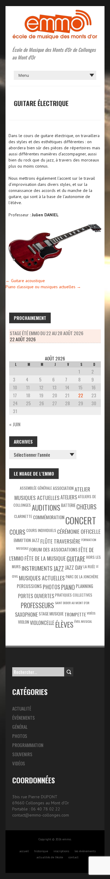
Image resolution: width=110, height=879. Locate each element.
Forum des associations (53, 549)
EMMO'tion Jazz (26, 540)
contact (73, 857)
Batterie (68, 505)
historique (41, 851)
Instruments (37, 568)
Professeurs (37, 605)
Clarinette (23, 516)
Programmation (27, 745)
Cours (17, 532)
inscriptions (61, 851)
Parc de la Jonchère (82, 577)
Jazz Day (73, 567)
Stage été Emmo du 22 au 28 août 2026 (46, 333)
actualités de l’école (49, 857)
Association (63, 488)
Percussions (29, 586)
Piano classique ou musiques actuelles (43, 286)
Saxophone (26, 614)
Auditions (46, 507)
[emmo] (55, 12)
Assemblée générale (36, 488)
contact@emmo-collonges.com (40, 815)
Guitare (76, 559)
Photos (51, 587)
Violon (23, 622)
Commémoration (48, 517)
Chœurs (86, 506)
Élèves (64, 624)
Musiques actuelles (42, 578)
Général (20, 726)
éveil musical (83, 621)
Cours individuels (41, 530)
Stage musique (51, 614)
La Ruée (89, 566)
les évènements (85, 851)
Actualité (21, 708)
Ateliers (69, 497)
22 (80, 395)
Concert (80, 520)
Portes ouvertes (36, 596)
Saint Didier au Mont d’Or (72, 602)
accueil (24, 851)
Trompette (75, 614)
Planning (84, 586)
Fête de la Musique (45, 558)
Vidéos (91, 613)
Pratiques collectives (73, 595)
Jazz (58, 568)
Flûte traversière (60, 541)
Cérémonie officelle (79, 531)
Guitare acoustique (25, 280)
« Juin (14, 424)
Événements (23, 717)
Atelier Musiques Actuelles (52, 493)
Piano (68, 587)
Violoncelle (42, 622)
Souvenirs (22, 754)
